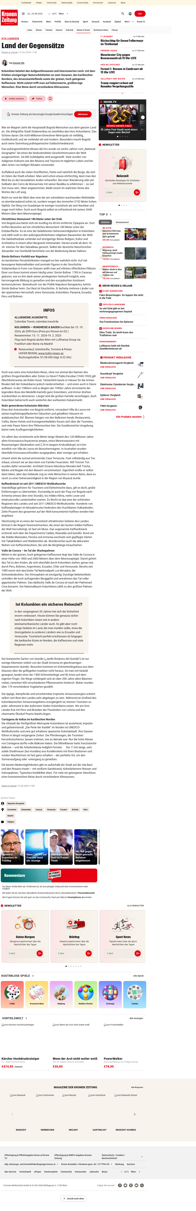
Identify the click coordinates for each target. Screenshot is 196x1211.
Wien (48, 21)
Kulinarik (69, 30)
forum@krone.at (76, 897)
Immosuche (98, 3)
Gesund (95, 21)
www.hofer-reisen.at (50, 353)
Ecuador (63, 810)
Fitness (115, 30)
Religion (11, 822)
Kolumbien (12, 810)
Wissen (39, 30)
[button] (133, 22)
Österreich (37, 21)
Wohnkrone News (101, 30)
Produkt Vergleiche (117, 357)
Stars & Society (72, 21)
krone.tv (141, 21)
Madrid (10, 816)
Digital (118, 21)
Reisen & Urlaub (83, 30)
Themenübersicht (86, 893)
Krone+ (24, 21)
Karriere (131, 1164)
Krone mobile (82, 3)
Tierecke (48, 30)
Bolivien (75, 810)
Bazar (123, 3)
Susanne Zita (18, 63)
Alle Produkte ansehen (129, 416)
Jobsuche (112, 3)
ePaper (39, 3)
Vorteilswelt (26, 3)
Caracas (39, 810)
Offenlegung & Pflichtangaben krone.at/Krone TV (26, 1156)
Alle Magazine (137, 1087)
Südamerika (26, 810)
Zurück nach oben (73, 1198)
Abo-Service (10, 1171)
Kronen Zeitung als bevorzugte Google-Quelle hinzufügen (49, 114)
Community (52, 3)
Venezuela (51, 810)
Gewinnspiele (66, 3)
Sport (85, 21)
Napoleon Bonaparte (16, 803)
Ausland (107, 21)
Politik (58, 21)
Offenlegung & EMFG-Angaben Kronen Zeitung (73, 1156)
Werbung (119, 1164)
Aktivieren (83, 114)
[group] (12, 847)
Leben (29, 30)
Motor (127, 21)
